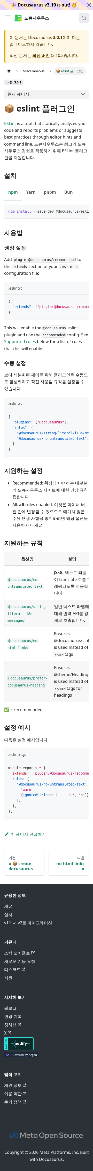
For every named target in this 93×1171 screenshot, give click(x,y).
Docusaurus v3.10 (37, 5)
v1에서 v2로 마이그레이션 (28, 923)
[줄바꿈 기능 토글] (73, 211)
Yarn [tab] (31, 192)
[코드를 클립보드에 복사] (82, 211)
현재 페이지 (18, 94)
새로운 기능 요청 (19, 961)
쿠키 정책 (13, 1102)
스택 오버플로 (17, 953)
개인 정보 (13, 1085)
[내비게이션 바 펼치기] (8, 18)
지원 (8, 978)
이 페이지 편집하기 (28, 834)
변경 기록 (13, 1016)
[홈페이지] (9, 71)
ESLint (10, 123)
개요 (8, 906)
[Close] (89, 5)
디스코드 (12, 969)
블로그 (10, 1008)
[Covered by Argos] (21, 1056)
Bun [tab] (68, 192)
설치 (8, 914)
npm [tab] (13, 192)
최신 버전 (41, 55)
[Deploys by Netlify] (19, 1049)
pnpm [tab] (50, 192)
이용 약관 (13, 1093)
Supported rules (20, 341)
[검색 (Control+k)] (84, 18)
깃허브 (10, 1025)
